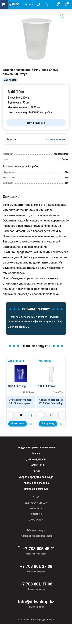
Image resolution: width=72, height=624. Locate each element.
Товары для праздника (36, 483)
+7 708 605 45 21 (39, 548)
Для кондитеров (36, 459)
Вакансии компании (36, 489)
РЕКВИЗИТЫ (36, 508)
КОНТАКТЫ (36, 514)
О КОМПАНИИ (36, 519)
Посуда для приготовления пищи (36, 447)
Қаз (31, 4)
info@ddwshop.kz (36, 601)
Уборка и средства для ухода (36, 477)
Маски (36, 453)
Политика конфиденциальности (36, 535)
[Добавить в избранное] (62, 15)
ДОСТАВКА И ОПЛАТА (36, 502)
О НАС (36, 497)
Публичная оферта (36, 530)
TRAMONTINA (36, 465)
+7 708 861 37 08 (36, 566)
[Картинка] (36, 64)
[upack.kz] (13, 4)
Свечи (36, 471)
